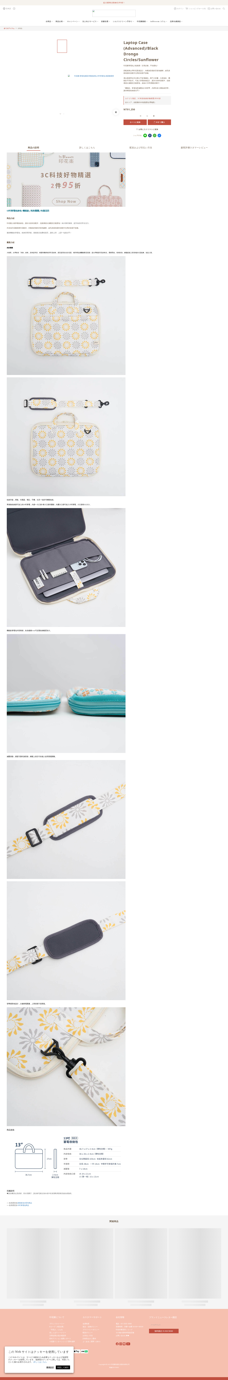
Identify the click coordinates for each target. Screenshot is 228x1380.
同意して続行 (63, 1367)
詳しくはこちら (40, 1362)
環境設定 (50, 1367)
